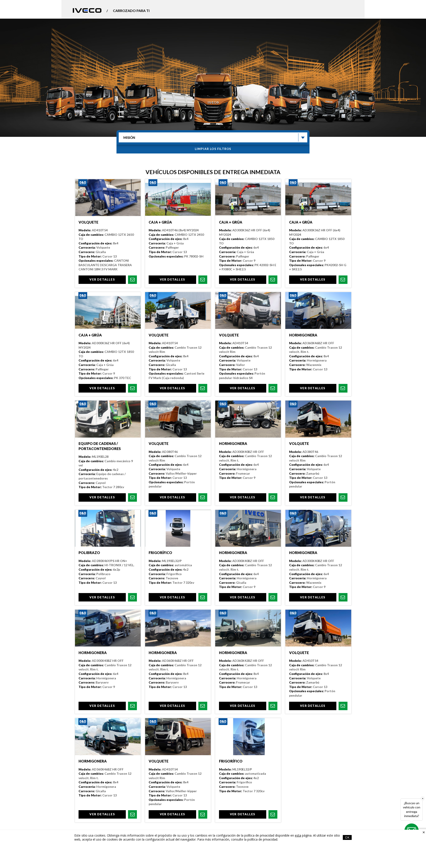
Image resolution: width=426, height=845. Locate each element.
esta (298, 835)
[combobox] (213, 137)
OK (347, 837)
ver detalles (102, 279)
